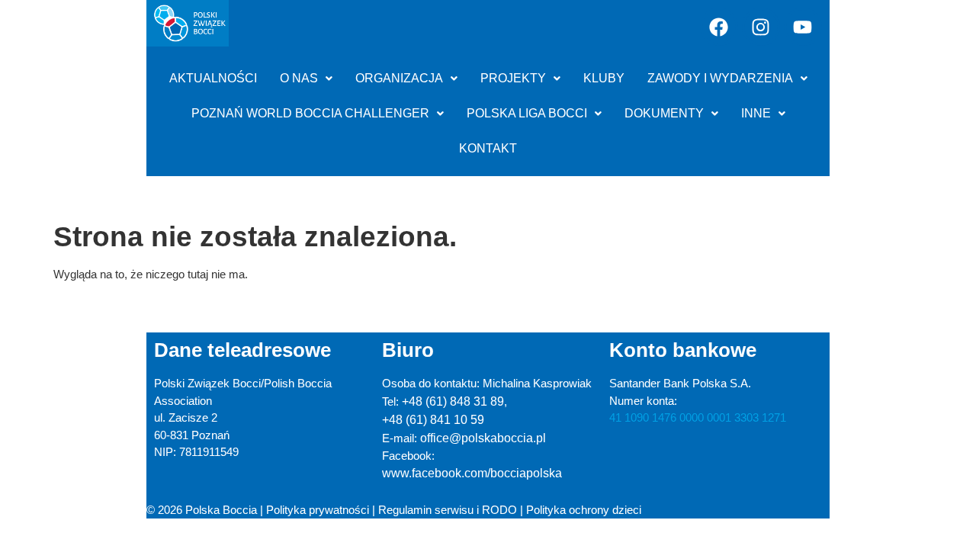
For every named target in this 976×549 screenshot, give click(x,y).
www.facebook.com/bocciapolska (472, 473)
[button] (306, 78)
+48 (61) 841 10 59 (433, 419)
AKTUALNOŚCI (213, 78)
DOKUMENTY (664, 113)
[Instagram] (761, 27)
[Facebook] (719, 27)
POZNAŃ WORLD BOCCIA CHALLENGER (310, 113)
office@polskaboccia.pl (483, 438)
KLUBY (603, 78)
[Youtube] (803, 27)
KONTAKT (488, 148)
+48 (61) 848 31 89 (453, 401)
